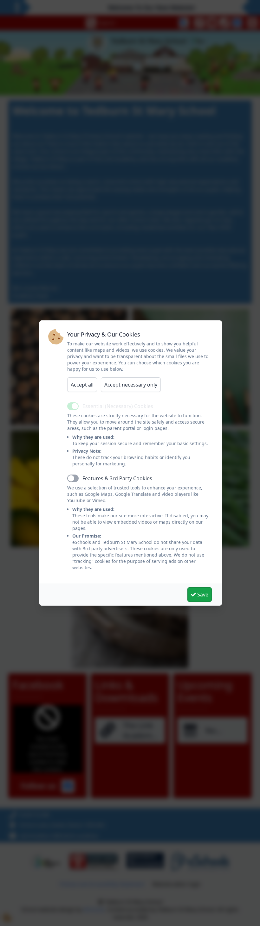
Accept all (82, 384)
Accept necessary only (130, 384)
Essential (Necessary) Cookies (117, 406)
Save (202, 594)
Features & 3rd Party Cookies (117, 478)
